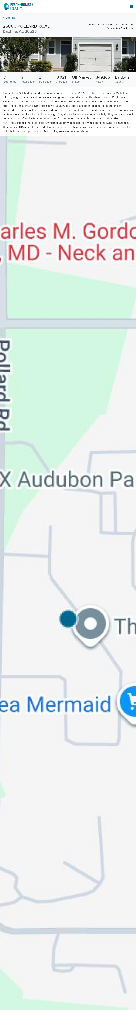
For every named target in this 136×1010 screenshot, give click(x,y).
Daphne (10, 17)
